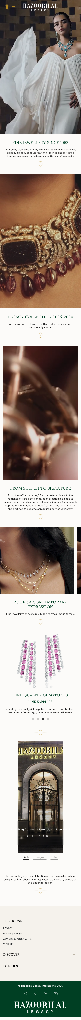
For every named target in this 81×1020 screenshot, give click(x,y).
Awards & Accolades (17, 942)
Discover (11, 958)
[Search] (75, 7)
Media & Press (12, 936)
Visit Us (8, 947)
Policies (10, 969)
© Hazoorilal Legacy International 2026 (40, 989)
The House (12, 924)
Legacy (8, 931)
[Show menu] (7, 7)
